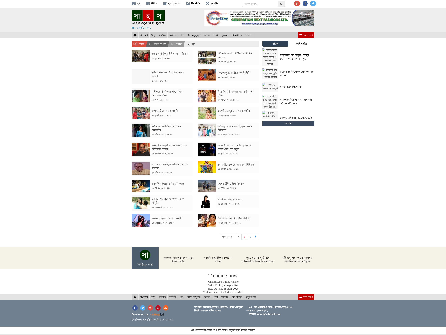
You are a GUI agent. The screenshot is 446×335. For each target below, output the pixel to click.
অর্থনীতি (172, 35)
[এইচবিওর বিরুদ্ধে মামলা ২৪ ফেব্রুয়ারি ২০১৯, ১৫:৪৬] (228, 206)
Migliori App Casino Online (223, 281)
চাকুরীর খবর (251, 297)
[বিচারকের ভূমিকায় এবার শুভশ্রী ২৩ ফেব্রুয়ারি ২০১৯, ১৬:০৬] (162, 225)
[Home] (135, 35)
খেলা (181, 35)
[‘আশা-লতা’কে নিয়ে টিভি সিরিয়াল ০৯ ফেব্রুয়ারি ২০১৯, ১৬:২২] (228, 225)
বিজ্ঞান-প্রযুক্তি (193, 35)
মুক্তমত (224, 35)
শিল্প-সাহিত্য (237, 35)
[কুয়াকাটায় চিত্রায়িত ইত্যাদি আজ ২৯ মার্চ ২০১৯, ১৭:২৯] (162, 190)
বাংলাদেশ (144, 35)
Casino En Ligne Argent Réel (223, 285)
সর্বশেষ (275, 43)
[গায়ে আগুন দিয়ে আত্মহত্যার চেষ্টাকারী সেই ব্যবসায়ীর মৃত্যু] (288, 107)
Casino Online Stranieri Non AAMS (223, 292)
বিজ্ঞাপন (249, 35)
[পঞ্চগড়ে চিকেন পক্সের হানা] (283, 91)
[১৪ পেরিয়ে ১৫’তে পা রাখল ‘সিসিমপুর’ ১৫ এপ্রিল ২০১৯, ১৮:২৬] (228, 171)
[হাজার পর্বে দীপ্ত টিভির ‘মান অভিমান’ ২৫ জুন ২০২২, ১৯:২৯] (162, 61)
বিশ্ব (153, 35)
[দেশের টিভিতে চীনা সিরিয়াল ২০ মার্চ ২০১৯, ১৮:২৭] (228, 190)
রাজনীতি (162, 35)
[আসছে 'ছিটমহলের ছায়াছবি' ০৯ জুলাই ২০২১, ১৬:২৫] (162, 118)
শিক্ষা (216, 35)
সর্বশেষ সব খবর (159, 44)
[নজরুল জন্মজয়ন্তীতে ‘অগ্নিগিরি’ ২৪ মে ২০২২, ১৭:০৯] (228, 80)
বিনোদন (207, 35)
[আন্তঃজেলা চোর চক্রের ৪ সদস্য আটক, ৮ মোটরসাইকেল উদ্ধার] (288, 64)
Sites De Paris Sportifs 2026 (223, 288)
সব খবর (288, 123)
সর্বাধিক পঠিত (301, 43)
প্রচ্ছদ (141, 44)
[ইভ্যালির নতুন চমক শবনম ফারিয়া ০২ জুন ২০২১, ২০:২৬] (228, 118)
